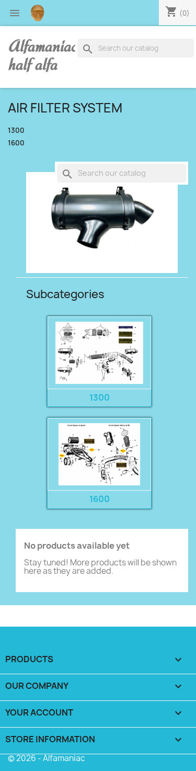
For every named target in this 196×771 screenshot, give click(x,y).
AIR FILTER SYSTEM (65, 108)
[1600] (99, 454)
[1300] (99, 352)
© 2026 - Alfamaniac (46, 758)
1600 (16, 143)
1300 (16, 130)
